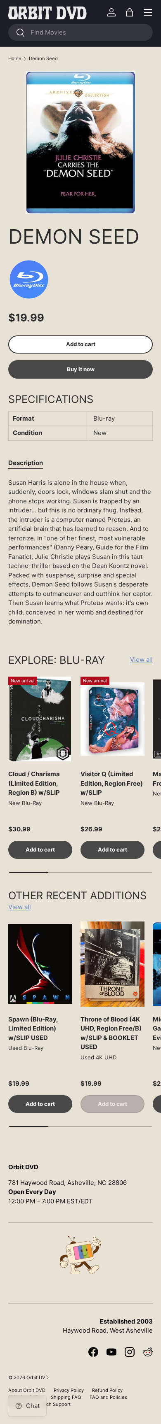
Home (14, 58)
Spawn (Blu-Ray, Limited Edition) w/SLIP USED (33, 1028)
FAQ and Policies (108, 1397)
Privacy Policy (69, 1390)
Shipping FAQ (66, 1397)
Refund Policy (107, 1390)
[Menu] (148, 12)
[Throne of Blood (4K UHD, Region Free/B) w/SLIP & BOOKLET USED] (112, 964)
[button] (130, 12)
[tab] (25, 463)
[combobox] (80, 32)
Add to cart (80, 344)
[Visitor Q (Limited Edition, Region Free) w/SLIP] (112, 719)
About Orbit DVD (26, 1390)
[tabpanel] (80, 552)
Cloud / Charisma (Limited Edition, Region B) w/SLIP (34, 783)
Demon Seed (43, 58)
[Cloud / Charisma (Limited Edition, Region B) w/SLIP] (40, 719)
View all (141, 659)
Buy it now (81, 369)
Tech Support (56, 1404)
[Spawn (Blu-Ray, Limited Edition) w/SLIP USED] (40, 964)
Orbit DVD (37, 1377)
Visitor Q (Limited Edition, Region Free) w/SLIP (111, 783)
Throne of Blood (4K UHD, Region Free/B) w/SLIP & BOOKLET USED (111, 1033)
